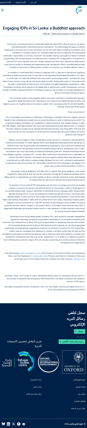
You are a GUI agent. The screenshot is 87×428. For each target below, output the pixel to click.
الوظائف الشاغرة (79, 401)
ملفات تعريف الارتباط (78, 409)
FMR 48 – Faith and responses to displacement (64, 33)
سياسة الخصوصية (36, 380)
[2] (84, 166)
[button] (3, 10)
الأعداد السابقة (5, 2)
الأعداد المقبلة (20, 2)
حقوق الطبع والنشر (79, 380)
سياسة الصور (37, 387)
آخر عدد (33, 2)
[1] (84, 67)
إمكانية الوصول (80, 387)
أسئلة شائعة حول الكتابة (34, 394)
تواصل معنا (81, 394)
